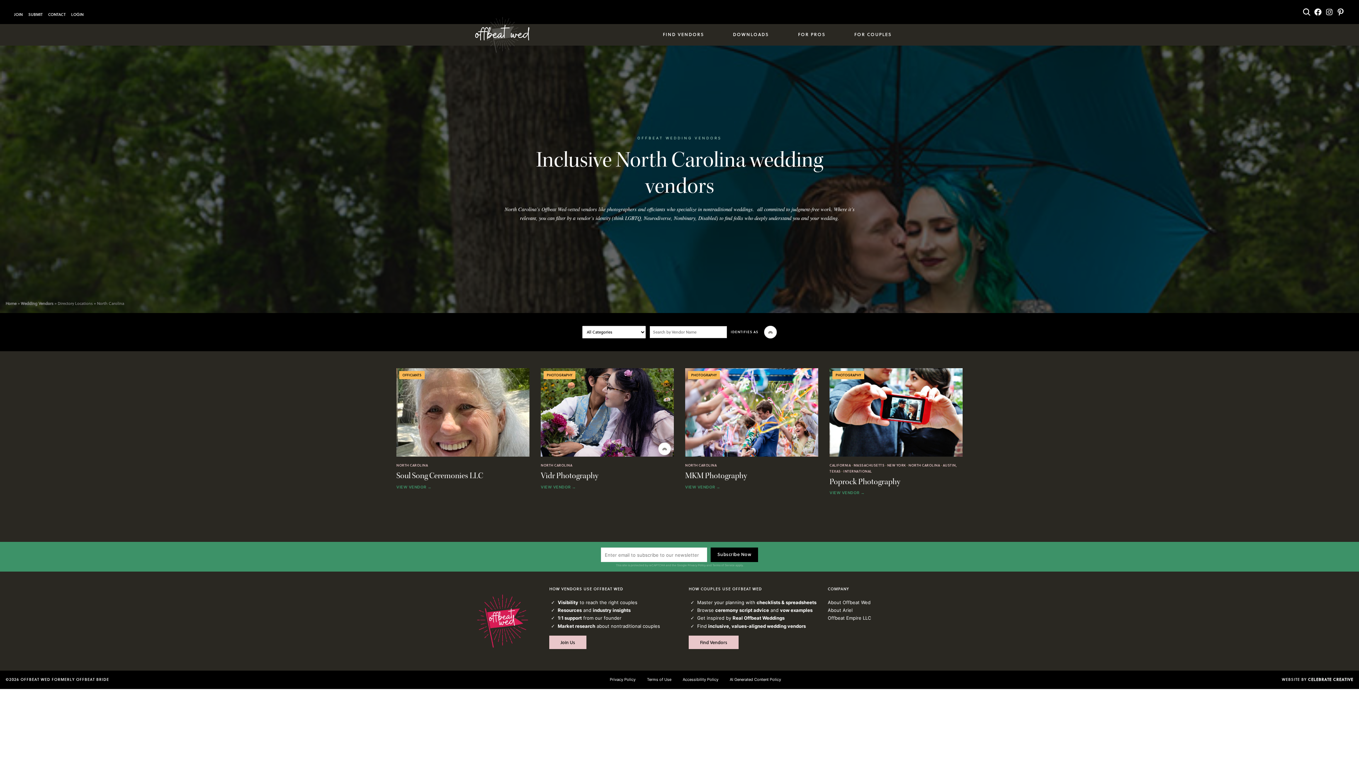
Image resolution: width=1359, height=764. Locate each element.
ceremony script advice (742, 610)
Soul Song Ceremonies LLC (439, 476)
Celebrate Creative (1330, 679)
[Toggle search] (1306, 12)
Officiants (412, 374)
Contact (56, 14)
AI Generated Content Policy (755, 679)
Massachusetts (869, 465)
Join (18, 14)
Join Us (568, 642)
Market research (576, 626)
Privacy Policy (697, 565)
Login (77, 14)
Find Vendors (713, 642)
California (840, 465)
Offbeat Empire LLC (849, 618)
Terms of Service (723, 565)
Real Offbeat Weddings (759, 618)
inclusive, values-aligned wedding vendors (757, 626)
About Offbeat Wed (849, 602)
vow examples (796, 610)
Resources (570, 610)
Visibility (568, 602)
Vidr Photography (569, 476)
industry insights (612, 610)
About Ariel (840, 610)
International (857, 471)
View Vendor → (414, 487)
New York (896, 465)
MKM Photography (716, 476)
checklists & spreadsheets (786, 602)
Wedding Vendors (37, 303)
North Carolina (412, 465)
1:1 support (570, 618)
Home (11, 303)
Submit (35, 14)
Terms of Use (659, 679)
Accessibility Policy (700, 679)
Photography (559, 374)
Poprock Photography (865, 482)
